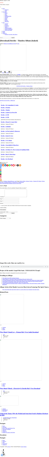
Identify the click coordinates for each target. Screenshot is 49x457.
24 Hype (1, 2)
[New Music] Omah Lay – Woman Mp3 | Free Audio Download (19, 332)
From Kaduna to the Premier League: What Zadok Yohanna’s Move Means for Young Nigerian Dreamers (22, 281)
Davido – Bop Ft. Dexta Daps (8, 154)
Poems (6, 18)
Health (6, 15)
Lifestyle (6, 17)
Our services (4, 443)
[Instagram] (11, 165)
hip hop (6, 24)
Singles (6, 26)
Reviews (6, 20)
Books (6, 19)
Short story (7, 21)
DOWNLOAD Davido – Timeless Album (24, 86)
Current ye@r (3, 211)
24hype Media (22, 181)
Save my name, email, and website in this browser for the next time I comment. (16, 205)
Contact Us (4, 33)
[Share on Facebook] (3, 450)
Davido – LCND (5, 117)
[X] (18, 165)
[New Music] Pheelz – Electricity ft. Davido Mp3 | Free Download (20, 388)
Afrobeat (6, 23)
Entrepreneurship (8, 16)
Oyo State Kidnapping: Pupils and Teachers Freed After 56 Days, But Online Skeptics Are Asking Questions (22, 280)
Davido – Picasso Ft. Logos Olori (9, 122)
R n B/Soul (7, 25)
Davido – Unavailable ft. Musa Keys (10, 145)
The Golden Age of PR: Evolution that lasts (10, 278)
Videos (3, 32)
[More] (20, 165)
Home (3, 8)
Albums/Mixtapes (8, 28)
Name (1, 198)
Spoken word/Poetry (9, 29)
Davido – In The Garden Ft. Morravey (10, 131)
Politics (6, 12)
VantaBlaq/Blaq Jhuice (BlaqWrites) (10, 417)
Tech (6, 14)
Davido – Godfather (6, 126)
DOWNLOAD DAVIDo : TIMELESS (7, 100)
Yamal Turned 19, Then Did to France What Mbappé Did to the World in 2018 (17, 279)
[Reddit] (3, 165)
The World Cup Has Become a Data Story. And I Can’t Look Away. (15, 282)
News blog (4, 11)
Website (1, 203)
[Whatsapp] (9, 165)
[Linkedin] (5, 165)
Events (3, 31)
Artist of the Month (8, 30)
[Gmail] (16, 165)
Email (1, 201)
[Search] (0, 36)
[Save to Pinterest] (3, 455)
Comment (2, 196)
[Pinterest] (7, 165)
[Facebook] (1, 165)
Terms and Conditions (6, 429)
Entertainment (5, 409)
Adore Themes (23, 446)
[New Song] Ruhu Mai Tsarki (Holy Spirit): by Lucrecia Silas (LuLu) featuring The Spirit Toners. (20, 289)
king (18, 43)
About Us (6, 9)
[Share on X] (3, 453)
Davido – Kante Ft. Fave (7, 135)
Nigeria (43, 181)
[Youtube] (14, 165)
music (3, 22)
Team (6, 10)
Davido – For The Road (7, 159)
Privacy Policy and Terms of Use (8, 428)
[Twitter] (0, 168)
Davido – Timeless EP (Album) (35, 181)
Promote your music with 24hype (11, 34)
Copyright (4, 427)
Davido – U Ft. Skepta (6, 140)
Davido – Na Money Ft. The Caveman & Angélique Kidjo (15, 149)
